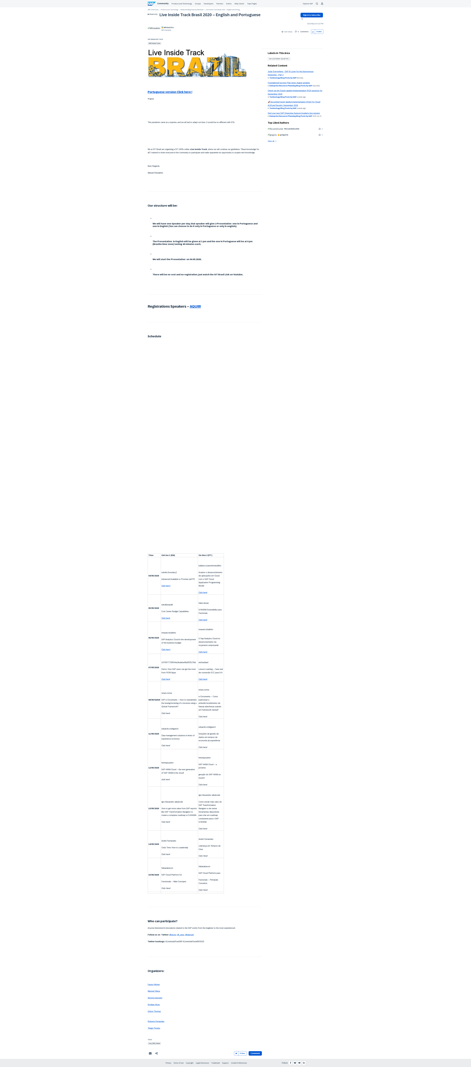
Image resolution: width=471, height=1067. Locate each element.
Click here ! (166, 586)
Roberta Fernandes (156, 1021)
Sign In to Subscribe (311, 15)
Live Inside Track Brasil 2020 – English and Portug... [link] (223, 10)
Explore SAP (308, 4)
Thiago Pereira (154, 1028)
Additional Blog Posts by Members (191, 10)
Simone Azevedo (155, 998)
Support (225, 1063)
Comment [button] (255, 1053)
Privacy (168, 1063)
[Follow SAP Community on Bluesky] (295, 1063)
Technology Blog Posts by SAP (282, 78)
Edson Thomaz (154, 1011)
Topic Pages (252, 4)
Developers (208, 4)
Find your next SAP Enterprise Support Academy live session (294, 113)
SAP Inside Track (154, 43)
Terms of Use (178, 1063)
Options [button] (302, 19)
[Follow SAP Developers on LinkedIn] (304, 1063)
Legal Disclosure (202, 1063)
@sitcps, (173, 935)
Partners (219, 4)
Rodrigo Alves (154, 1005)
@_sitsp (180, 935)
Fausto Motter (154, 984)
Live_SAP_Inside (154, 1043)
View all (271, 141)
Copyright (190, 1063)
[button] (313, 32)
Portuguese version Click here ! (170, 92)
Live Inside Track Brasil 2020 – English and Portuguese (210, 15)
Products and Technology (182, 4)
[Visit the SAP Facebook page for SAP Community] (291, 1063)
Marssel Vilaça (154, 991)
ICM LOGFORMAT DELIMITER (278, 59)
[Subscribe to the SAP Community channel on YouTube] (299, 1063)
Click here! (203, 592)
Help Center (239, 4)
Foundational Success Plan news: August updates (289, 83)
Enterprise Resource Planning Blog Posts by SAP (290, 86)
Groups (198, 4)
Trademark (215, 1063)
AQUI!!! (195, 306)
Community (163, 3)
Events (229, 4)
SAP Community (153, 10)
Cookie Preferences (239, 1063)
